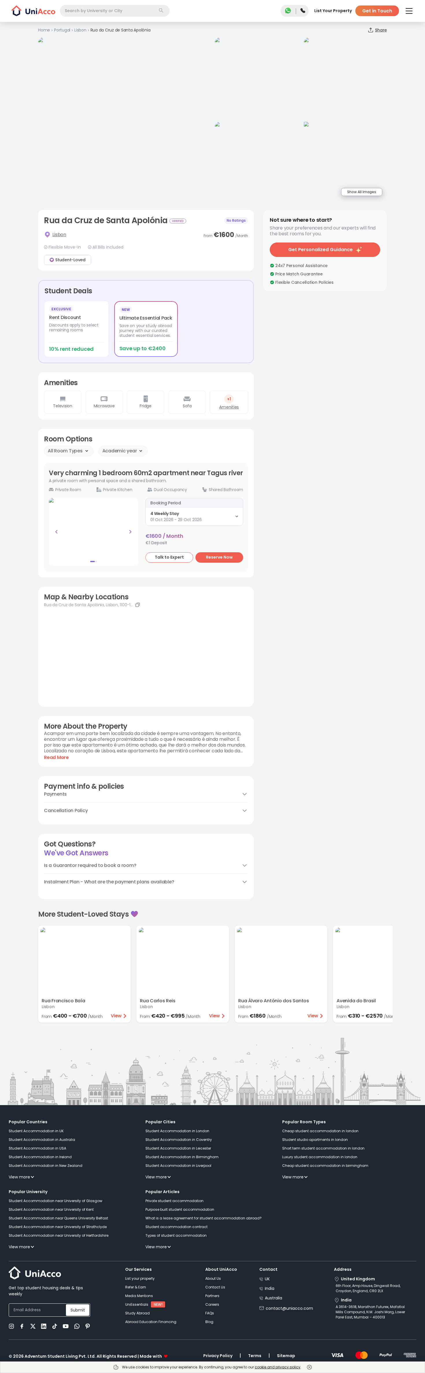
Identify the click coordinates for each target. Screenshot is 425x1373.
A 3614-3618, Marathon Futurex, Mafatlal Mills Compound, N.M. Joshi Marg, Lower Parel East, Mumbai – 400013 (370, 1312)
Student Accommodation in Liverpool (178, 1165)
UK (267, 1279)
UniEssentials (136, 1304)
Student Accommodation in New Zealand (45, 1165)
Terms (254, 1356)
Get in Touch (377, 11)
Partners (212, 1295)
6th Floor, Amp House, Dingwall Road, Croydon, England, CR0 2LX (368, 1288)
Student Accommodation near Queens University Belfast (58, 1218)
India (269, 1288)
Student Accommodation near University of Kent (51, 1209)
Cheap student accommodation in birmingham (325, 1165)
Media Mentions (139, 1295)
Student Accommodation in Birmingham (182, 1156)
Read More (56, 757)
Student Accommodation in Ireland (40, 1156)
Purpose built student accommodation (179, 1209)
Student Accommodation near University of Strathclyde (58, 1226)
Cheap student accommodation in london (320, 1130)
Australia (273, 1298)
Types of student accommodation (176, 1235)
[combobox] (115, 11)
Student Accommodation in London (177, 1130)
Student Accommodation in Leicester (178, 1148)
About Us (213, 1278)
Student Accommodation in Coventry (178, 1139)
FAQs (209, 1313)
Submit (78, 1310)
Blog (209, 1321)
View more (19, 1177)
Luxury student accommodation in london (319, 1156)
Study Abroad (137, 1313)
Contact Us (215, 1287)
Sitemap (286, 1356)
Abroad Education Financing (150, 1321)
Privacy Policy (217, 1356)
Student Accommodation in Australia (42, 1139)
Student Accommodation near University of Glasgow (55, 1200)
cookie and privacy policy (277, 1367)
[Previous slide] (56, 532)
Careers (212, 1304)
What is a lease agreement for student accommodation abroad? (203, 1218)
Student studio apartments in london (315, 1139)
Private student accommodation (174, 1200)
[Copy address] (137, 604)
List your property (140, 1278)
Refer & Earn (135, 1287)
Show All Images (361, 191)
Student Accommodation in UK (36, 1130)
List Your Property (333, 11)
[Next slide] (130, 532)
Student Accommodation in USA (37, 1148)
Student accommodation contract (176, 1226)
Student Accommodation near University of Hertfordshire (58, 1235)
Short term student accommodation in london (323, 1148)
